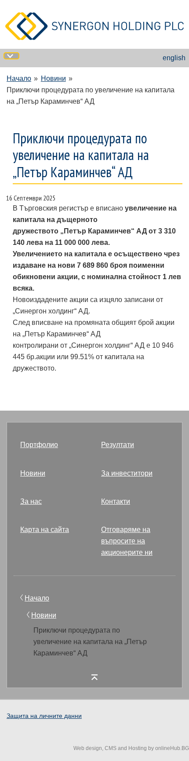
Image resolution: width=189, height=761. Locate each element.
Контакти (115, 501)
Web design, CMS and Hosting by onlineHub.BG (131, 748)
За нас (31, 501)
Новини (53, 78)
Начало (19, 78)
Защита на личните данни (44, 715)
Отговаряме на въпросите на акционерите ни (127, 541)
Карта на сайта (44, 529)
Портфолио (39, 444)
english (174, 58)
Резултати (117, 444)
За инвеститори (127, 473)
